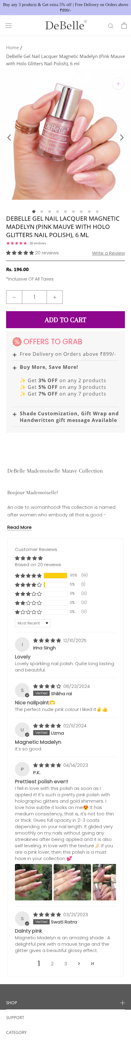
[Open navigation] (8, 25)
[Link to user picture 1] (33, 882)
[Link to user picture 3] (111, 882)
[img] (47, 640)
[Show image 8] (89, 211)
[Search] (111, 25)
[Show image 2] (41, 211)
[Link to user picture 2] (72, 882)
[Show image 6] (73, 211)
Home (12, 47)
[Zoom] (118, 83)
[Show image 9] (97, 211)
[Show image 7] (81, 211)
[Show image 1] (33, 211)
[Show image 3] (49, 211)
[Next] (122, 137)
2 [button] (52, 964)
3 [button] (65, 964)
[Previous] (9, 137)
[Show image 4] (57, 211)
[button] (20, 253)
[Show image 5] (65, 211)
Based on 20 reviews (38, 564)
